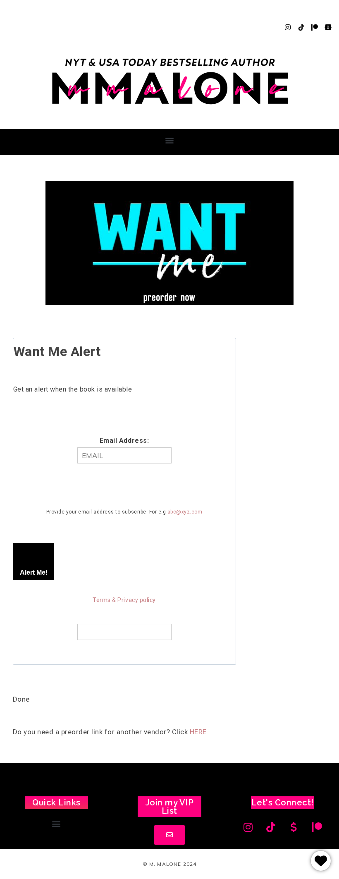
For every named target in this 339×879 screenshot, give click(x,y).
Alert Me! (34, 572)
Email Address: (124, 440)
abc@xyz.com (185, 512)
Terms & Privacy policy (124, 600)
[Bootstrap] (328, 27)
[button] (169, 140)
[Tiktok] (301, 27)
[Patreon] (314, 27)
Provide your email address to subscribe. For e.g (124, 512)
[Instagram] (287, 27)
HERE (198, 732)
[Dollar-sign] (294, 827)
